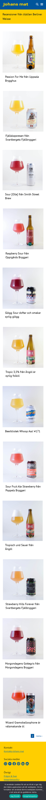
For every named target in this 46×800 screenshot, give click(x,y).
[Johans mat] (15, 5)
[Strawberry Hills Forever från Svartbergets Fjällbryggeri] (23, 599)
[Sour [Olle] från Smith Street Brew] (23, 189)
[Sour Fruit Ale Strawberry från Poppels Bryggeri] (23, 481)
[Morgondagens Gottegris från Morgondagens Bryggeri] (23, 658)
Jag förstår (15, 796)
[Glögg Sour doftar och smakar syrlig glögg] (23, 308)
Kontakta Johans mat (14, 751)
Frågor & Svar (10, 776)
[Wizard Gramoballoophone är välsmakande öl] (23, 717)
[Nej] (43, 790)
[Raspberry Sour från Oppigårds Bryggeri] (23, 248)
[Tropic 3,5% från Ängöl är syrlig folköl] (23, 367)
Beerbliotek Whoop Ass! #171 (22, 431)
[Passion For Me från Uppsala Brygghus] (23, 71)
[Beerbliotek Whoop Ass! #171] (23, 426)
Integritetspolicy (11, 779)
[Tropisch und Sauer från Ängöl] (23, 540)
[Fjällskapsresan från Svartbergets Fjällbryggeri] (23, 130)
